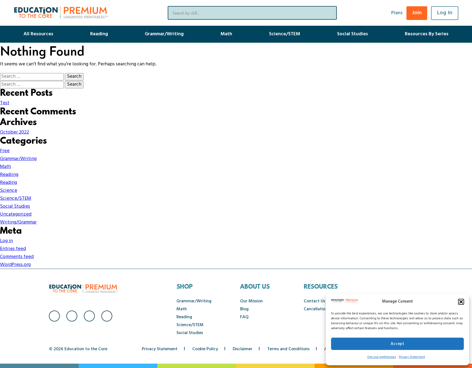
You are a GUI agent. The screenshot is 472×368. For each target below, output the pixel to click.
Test (4, 103)
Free (5, 151)
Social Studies (352, 34)
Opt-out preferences (381, 357)
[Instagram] (72, 316)
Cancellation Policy (322, 309)
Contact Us (314, 301)
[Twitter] (89, 316)
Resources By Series (427, 34)
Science (8, 191)
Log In (444, 12)
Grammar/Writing (164, 34)
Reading (99, 34)
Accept (397, 344)
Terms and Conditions (288, 349)
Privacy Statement (412, 357)
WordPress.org (15, 265)
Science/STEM (284, 34)
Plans (397, 13)
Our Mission (251, 301)
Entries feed (13, 249)
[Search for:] (32, 76)
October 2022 (14, 132)
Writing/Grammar (18, 222)
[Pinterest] (107, 316)
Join (417, 12)
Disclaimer (242, 349)
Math (226, 34)
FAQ (244, 317)
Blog (244, 309)
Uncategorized (15, 214)
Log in (6, 241)
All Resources (38, 34)
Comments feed (17, 257)
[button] (461, 302)
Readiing (9, 175)
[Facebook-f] (54, 316)
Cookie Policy (205, 349)
